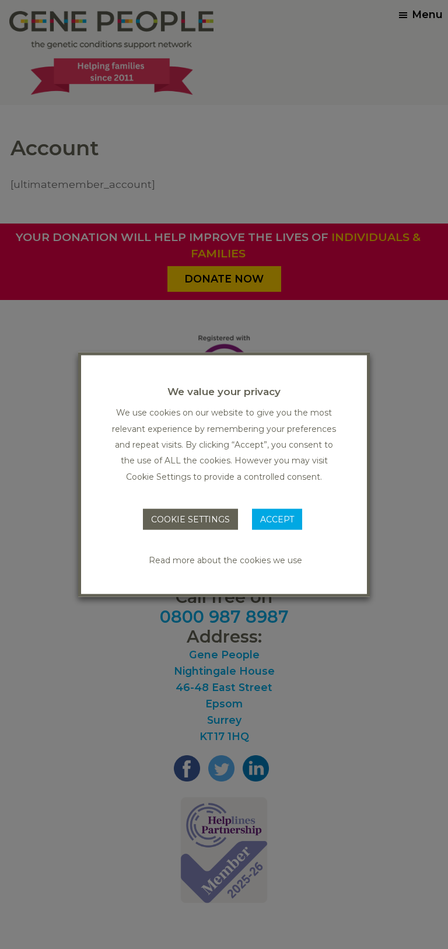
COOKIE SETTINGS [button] (190, 519)
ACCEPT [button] (277, 519)
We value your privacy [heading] (224, 391)
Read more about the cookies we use (225, 559)
